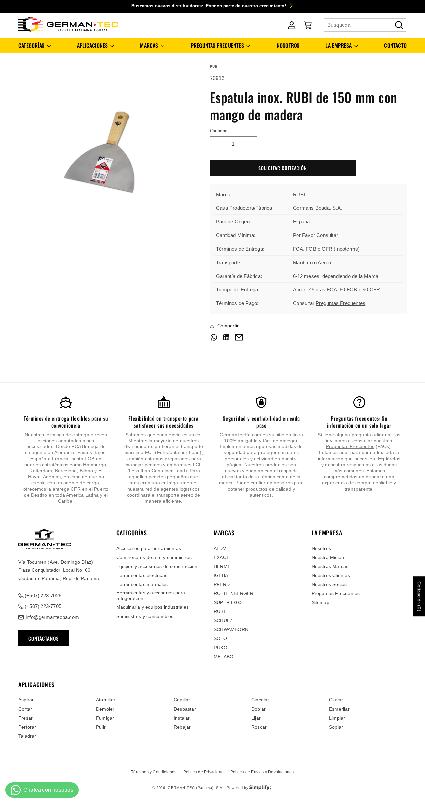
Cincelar (260, 699)
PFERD (222, 584)
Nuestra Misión (328, 557)
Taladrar (27, 736)
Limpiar (337, 718)
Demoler (105, 709)
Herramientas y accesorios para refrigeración (150, 595)
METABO (223, 656)
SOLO (220, 638)
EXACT (221, 557)
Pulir (101, 727)
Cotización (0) (419, 596)
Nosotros (321, 548)
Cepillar (182, 699)
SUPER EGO (228, 602)
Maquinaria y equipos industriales (152, 607)
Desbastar (185, 709)
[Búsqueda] (399, 25)
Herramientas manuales (142, 584)
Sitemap (320, 602)
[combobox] (365, 25)
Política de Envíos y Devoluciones (262, 772)
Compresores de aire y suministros (154, 557)
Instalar (182, 718)
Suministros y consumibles (145, 616)
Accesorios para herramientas (148, 548)
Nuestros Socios (329, 584)
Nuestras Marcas (330, 566)
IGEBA (221, 575)
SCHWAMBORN (231, 629)
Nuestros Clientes (331, 575)
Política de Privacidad (203, 772)
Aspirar (26, 699)
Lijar (256, 718)
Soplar (336, 727)
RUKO (220, 647)
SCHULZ (223, 620)
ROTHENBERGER (233, 593)
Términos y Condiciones (153, 772)
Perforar (27, 727)
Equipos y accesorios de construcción (157, 566)
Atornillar (105, 699)
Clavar (336, 699)
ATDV (220, 548)
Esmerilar (339, 709)
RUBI (219, 611)
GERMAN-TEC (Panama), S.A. (196, 788)
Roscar (259, 727)
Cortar (25, 709)
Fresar (25, 718)
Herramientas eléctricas (142, 575)
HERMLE (223, 566)
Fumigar (105, 718)
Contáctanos (43, 638)
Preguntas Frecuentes (340, 303)
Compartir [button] (228, 325)
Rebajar (182, 727)
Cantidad (219, 130)
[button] (34, 45)
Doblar (258, 709)
